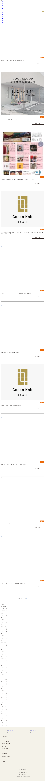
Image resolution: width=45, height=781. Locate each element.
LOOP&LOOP (5, 759)
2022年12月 (5, 661)
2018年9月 (4, 720)
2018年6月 (4, 722)
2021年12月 (5, 674)
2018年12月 (5, 716)
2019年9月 (4, 706)
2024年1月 (4, 645)
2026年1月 (4, 615)
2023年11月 (5, 649)
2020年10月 (5, 692)
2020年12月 (5, 688)
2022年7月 (4, 667)
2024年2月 (4, 644)
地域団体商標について (7, 748)
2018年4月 (4, 725)
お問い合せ (4, 753)
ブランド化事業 (5, 741)
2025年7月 (4, 624)
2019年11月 (5, 702)
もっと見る (37, 63)
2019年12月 (5, 700)
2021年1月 (4, 686)
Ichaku (4, 761)
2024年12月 (5, 633)
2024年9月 (4, 638)
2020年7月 (4, 695)
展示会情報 (4, 608)
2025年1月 (4, 631)
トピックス (4, 736)
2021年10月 (5, 677)
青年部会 (4, 746)
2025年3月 (4, 628)
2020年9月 (4, 693)
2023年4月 (4, 656)
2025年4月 (4, 626)
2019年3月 (4, 713)
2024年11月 (5, 635)
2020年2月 (4, 697)
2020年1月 (4, 699)
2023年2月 (4, 658)
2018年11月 (5, 718)
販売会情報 (4, 610)
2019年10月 (5, 704)
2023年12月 (5, 647)
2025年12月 (5, 617)
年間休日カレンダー (6, 756)
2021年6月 (4, 683)
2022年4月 (4, 668)
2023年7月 (4, 654)
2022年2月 (4, 670)
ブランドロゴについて (7, 750)
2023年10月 (5, 651)
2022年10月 (5, 665)
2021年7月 (4, 681)
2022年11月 (5, 663)
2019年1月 (4, 715)
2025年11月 (5, 619)
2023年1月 (4, 660)
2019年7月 (4, 709)
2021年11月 (5, 676)
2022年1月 (4, 672)
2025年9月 (4, 622)
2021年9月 (4, 679)
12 (25, 598)
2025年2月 (4, 629)
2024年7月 (4, 640)
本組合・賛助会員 (6, 743)
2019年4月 (4, 711)
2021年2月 (4, 684)
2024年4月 (4, 642)
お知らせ (41, 57)
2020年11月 (5, 690)
